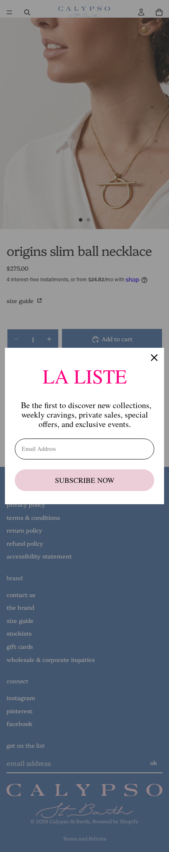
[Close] (154, 357)
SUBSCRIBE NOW (84, 480)
